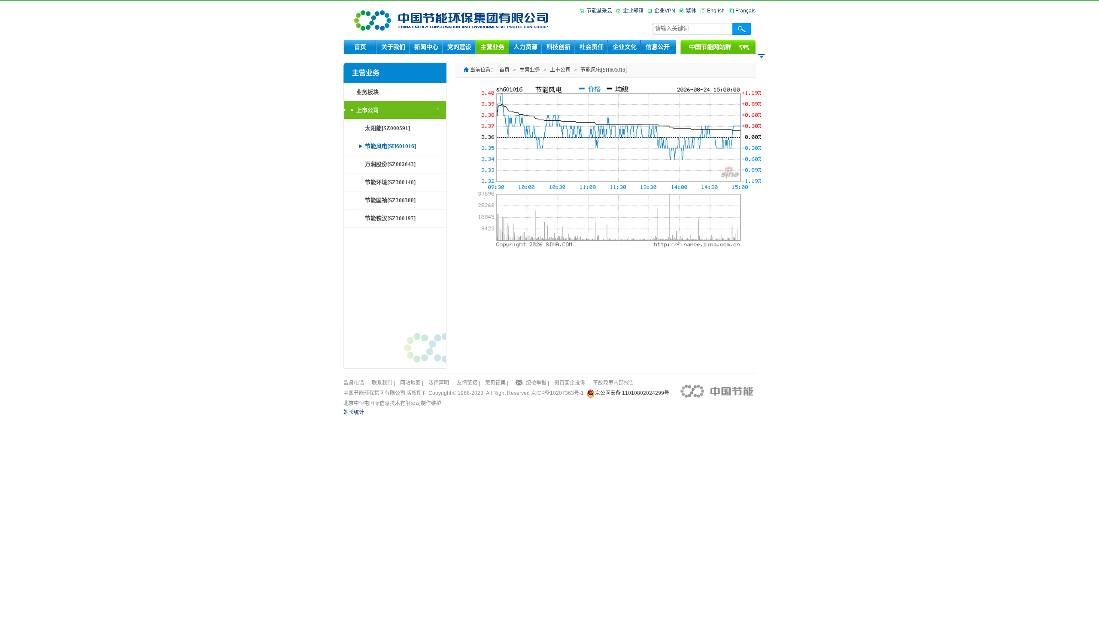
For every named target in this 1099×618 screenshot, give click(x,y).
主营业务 (529, 70)
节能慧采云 (599, 11)
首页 (504, 70)
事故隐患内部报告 (613, 383)
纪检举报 (536, 383)
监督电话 (353, 383)
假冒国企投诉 (569, 383)
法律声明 (438, 383)
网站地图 (410, 383)
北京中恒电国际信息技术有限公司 (382, 403)
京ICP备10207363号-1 (557, 393)
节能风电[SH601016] (603, 70)
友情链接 (467, 383)
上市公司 (560, 70)
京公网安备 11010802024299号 (632, 393)
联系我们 (382, 383)
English (716, 11)
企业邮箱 (633, 11)
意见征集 (495, 383)
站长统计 (353, 412)
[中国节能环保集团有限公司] (451, 20)
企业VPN (664, 11)
